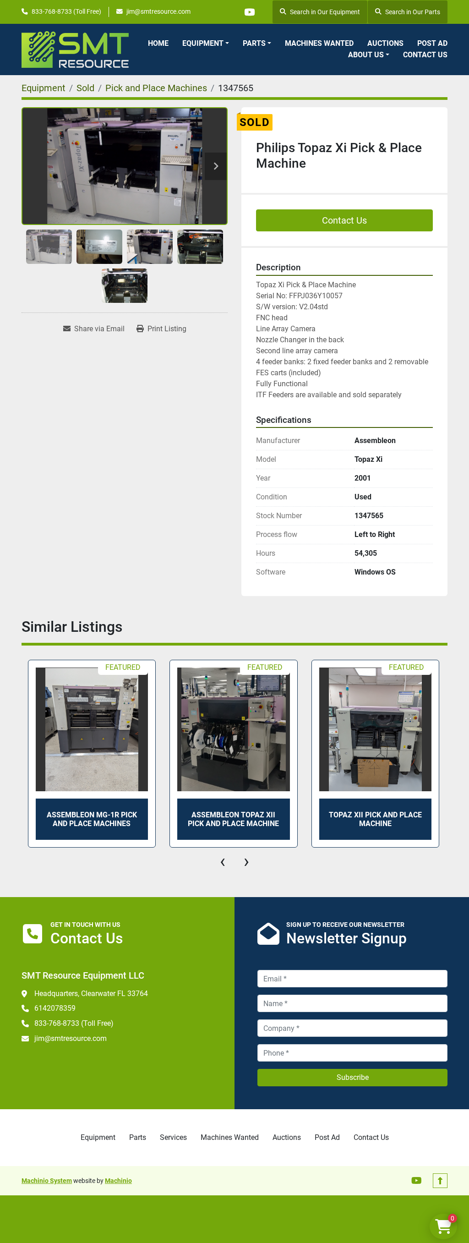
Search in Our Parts (412, 12)
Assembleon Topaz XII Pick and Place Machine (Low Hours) (391, 819)
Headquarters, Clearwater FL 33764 (91, 993)
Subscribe (353, 1077)
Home (158, 43)
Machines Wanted (319, 43)
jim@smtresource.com (158, 11)
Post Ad (432, 43)
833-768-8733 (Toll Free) (66, 11)
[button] (205, 43)
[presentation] (222, 861)
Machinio (118, 1180)
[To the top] (440, 1180)
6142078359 (55, 1008)
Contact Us (425, 54)
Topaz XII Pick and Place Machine (249, 819)
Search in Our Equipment (325, 12)
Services (173, 1137)
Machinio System (47, 1180)
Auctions (385, 43)
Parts (254, 43)
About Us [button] (366, 54)
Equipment (203, 43)
